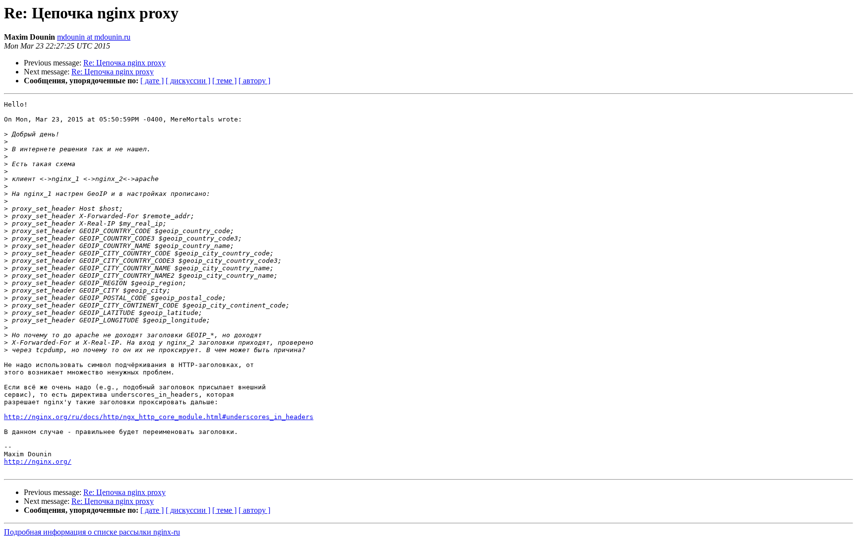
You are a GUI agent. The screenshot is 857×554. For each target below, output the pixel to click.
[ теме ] (224, 80)
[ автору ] (254, 80)
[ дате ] (152, 80)
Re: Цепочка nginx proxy (124, 63)
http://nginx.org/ (37, 461)
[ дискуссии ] (188, 80)
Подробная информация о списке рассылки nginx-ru (92, 532)
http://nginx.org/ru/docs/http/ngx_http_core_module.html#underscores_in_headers (158, 417)
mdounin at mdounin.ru (93, 37)
